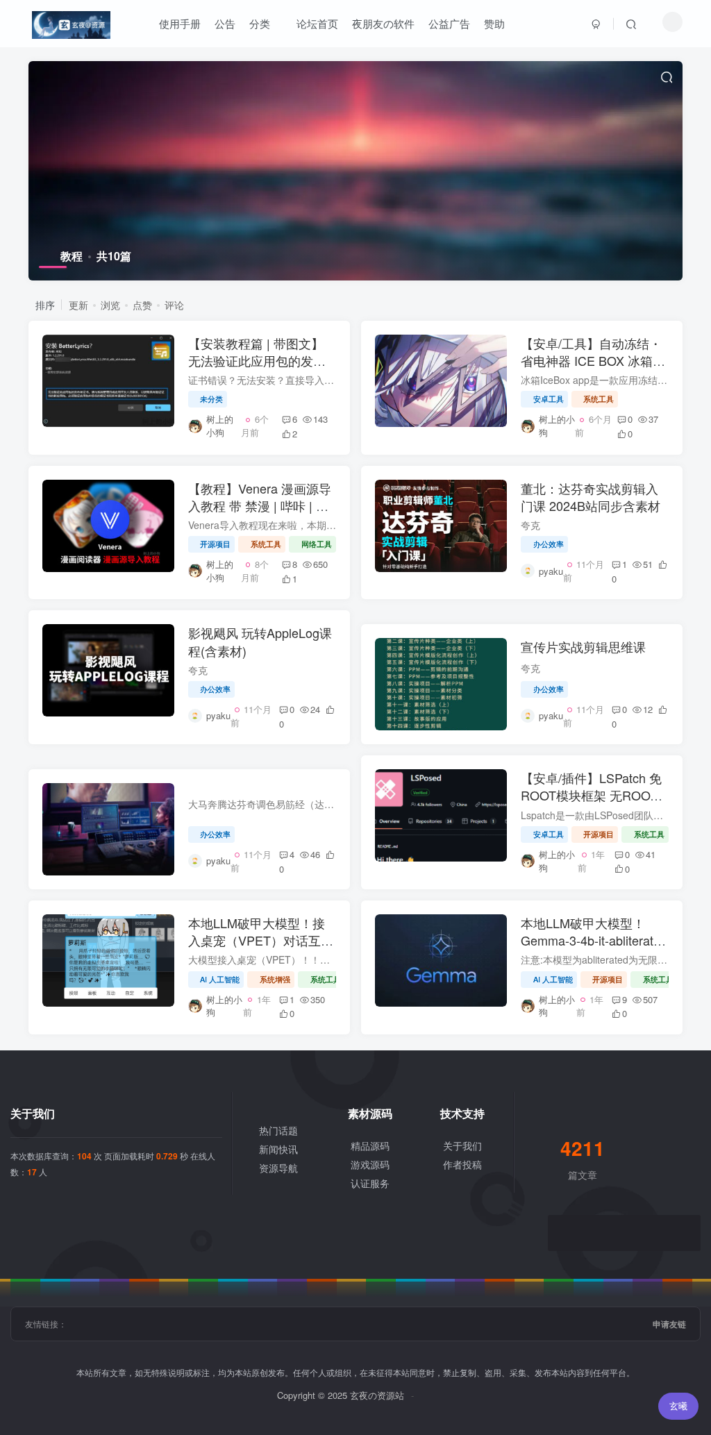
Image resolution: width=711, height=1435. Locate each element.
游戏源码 (370, 1164)
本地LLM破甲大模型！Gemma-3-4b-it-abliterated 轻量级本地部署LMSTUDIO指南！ (594, 949)
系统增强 (275, 978)
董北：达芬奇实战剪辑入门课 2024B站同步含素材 (590, 496)
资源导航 (278, 1168)
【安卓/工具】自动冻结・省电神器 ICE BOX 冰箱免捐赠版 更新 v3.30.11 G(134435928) (593, 369)
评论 (174, 305)
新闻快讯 (278, 1149)
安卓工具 (548, 398)
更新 (78, 305)
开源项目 (215, 543)
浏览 (110, 305)
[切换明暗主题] (672, 22)
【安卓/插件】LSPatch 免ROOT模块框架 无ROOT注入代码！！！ (591, 795)
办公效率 (548, 543)
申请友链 (669, 1324)
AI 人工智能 (220, 978)
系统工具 (598, 398)
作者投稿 (462, 1164)
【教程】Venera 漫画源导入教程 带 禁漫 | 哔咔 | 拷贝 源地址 (259, 505)
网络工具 (316, 543)
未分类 (211, 398)
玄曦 (678, 1405)
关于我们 (462, 1145)
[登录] (596, 23)
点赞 (142, 305)
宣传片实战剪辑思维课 (583, 646)
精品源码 (370, 1145)
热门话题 (278, 1130)
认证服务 (370, 1183)
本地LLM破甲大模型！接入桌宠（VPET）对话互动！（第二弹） (256, 940)
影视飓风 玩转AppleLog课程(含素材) (260, 641)
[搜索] (631, 23)
